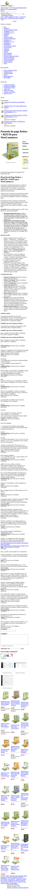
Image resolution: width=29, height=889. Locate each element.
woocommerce (13, 883)
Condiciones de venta (9, 87)
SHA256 (22, 880)
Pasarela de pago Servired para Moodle (5, 751)
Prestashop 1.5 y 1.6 (9, 41)
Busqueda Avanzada (7, 15)
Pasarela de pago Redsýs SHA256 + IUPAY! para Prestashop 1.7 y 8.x (16, 846)
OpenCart (6, 48)
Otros (5, 63)
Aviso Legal (7, 89)
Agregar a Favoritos (9, 7)
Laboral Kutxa (11, 880)
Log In (5, 9)
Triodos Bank (4, 881)
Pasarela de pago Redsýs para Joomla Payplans (5, 774)
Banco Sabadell (19, 876)
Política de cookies (8, 90)
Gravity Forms (7, 47)
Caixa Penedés (11, 879)
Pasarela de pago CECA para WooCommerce (15, 726)
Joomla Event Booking (10, 38)
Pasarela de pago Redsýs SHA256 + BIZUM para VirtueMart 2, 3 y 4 (15, 111)
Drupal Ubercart (8, 62)
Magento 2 (6, 28)
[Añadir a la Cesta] (5, 778)
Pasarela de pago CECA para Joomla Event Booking (5, 798)
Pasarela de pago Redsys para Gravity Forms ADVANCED (5, 868)
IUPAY (5, 880)
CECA (5, 74)
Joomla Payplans (8, 37)
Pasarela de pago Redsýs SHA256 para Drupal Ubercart (15, 774)
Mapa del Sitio (23, 7)
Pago (15, 9)
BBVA (8, 876)
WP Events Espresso (9, 59)
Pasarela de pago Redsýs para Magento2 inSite (15, 867)
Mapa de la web (8, 93)
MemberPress (7, 44)
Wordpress (6, 50)
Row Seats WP (8, 54)
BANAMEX (7, 77)
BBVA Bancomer (8, 76)
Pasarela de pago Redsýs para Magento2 (5, 847)
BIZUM (12, 876)
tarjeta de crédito (5, 883)
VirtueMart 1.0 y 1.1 (9, 32)
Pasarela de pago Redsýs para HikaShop (14, 102)
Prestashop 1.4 (7, 40)
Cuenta (9, 9)
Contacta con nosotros (9, 92)
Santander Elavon (8, 73)
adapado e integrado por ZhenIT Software (17, 887)
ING (2, 880)
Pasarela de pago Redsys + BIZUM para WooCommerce (13, 17)
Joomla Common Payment (10, 30)
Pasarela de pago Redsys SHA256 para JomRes (5, 823)
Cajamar (24, 879)
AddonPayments (8, 72)
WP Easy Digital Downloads (11, 56)
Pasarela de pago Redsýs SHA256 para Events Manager (15, 748)
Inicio (2, 9)
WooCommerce (8, 53)
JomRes (6, 35)
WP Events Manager (9, 57)
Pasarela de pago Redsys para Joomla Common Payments (15, 823)
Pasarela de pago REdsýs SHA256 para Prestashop (5, 703)
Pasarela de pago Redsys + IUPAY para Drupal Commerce (15, 798)
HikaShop (6, 34)
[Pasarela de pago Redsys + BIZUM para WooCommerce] (11, 161)
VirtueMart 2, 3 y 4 (9, 31)
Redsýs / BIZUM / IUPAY (12, 17)
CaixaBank (18, 879)
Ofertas (2, 7)
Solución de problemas (9, 86)
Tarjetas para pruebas (9, 84)
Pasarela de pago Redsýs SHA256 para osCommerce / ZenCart (15, 703)
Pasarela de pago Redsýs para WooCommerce (5, 725)
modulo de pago (22, 881)
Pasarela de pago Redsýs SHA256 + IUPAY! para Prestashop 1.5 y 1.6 (15, 116)
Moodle (6, 51)
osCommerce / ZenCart (10, 46)
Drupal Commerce (8, 60)
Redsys (18, 880)
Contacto (17, 7)
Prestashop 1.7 (7, 43)
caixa (15, 881)
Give (5, 27)
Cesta (12, 9)
